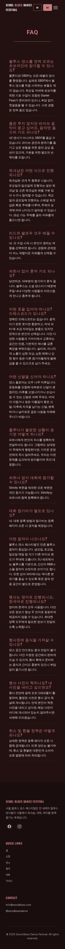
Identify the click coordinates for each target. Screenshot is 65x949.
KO (47, 7)
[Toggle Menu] (55, 7)
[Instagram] (19, 826)
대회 (8, 874)
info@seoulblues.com (18, 904)
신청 (8, 856)
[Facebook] (9, 826)
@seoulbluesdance (17, 911)
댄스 (8, 862)
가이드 (9, 880)
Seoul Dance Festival (19, 7)
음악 (8, 868)
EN (37, 7)
